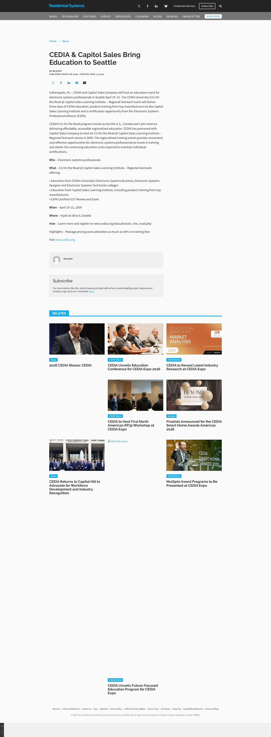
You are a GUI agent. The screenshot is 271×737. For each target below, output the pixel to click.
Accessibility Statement (193, 709)
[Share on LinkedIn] (69, 83)
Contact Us (86, 709)
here (91, 291)
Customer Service (184, 6)
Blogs (158, 16)
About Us (56, 709)
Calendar (142, 16)
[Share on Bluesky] (77, 83)
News (53, 16)
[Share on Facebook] (61, 83)
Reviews (172, 16)
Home (53, 41)
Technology (70, 16)
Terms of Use (153, 709)
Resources (123, 16)
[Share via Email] (84, 83)
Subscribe (207, 6)
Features (89, 16)
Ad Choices (165, 709)
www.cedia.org (65, 240)
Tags (95, 709)
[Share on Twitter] (53, 83)
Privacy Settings (212, 709)
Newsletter (191, 16)
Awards (171, 416)
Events (106, 16)
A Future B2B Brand (71, 709)
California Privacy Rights (134, 709)
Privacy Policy (116, 709)
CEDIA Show (115, 359)
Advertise (104, 709)
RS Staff (57, 71)
